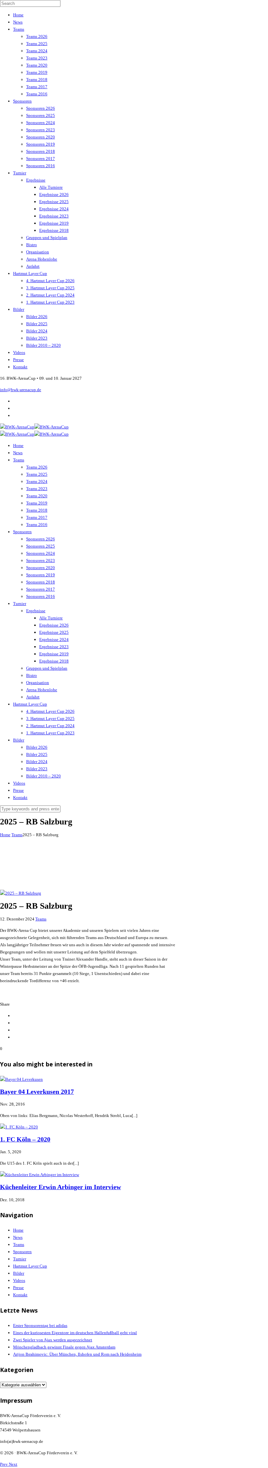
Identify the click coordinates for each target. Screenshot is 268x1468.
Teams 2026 (36, 36)
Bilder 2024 (36, 330)
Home (18, 14)
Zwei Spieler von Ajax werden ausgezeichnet (52, 1339)
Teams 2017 (36, 86)
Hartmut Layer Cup (30, 273)
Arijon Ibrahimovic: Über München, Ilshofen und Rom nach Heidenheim (77, 1354)
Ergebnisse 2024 (54, 208)
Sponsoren (22, 101)
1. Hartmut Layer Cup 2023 (50, 302)
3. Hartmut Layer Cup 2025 (50, 287)
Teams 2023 (36, 58)
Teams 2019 (36, 72)
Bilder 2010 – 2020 (43, 345)
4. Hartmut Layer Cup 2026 (50, 280)
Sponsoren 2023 (40, 129)
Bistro (31, 244)
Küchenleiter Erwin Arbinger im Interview (60, 1187)
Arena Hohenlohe (41, 259)
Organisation (37, 251)
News (18, 22)
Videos (19, 352)
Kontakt (20, 366)
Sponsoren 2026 (40, 108)
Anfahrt (33, 266)
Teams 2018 (36, 79)
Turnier (19, 172)
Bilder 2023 (36, 338)
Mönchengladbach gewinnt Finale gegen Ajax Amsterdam (64, 1347)
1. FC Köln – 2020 (25, 1139)
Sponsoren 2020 (40, 137)
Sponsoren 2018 (40, 151)
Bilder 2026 (36, 316)
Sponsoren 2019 (40, 144)
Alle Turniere (51, 187)
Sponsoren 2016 (40, 165)
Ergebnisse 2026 (54, 194)
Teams (18, 29)
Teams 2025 (36, 43)
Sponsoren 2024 (40, 122)
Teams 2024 (36, 50)
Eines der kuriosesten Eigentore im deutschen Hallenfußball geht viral (75, 1332)
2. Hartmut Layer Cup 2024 (50, 295)
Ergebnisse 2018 (54, 230)
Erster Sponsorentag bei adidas (40, 1325)
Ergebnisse (35, 180)
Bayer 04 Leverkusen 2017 (37, 1091)
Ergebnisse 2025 (54, 201)
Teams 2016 (36, 93)
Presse (18, 359)
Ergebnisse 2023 (54, 216)
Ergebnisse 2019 (54, 223)
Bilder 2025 (36, 323)
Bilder (18, 309)
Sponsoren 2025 (40, 115)
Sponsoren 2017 (40, 158)
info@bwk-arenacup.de (20, 389)
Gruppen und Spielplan (46, 237)
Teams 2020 (36, 65)
